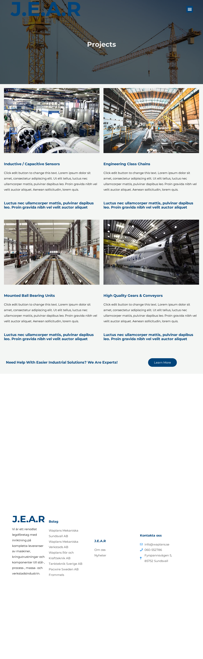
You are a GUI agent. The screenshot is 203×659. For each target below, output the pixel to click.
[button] (189, 9)
